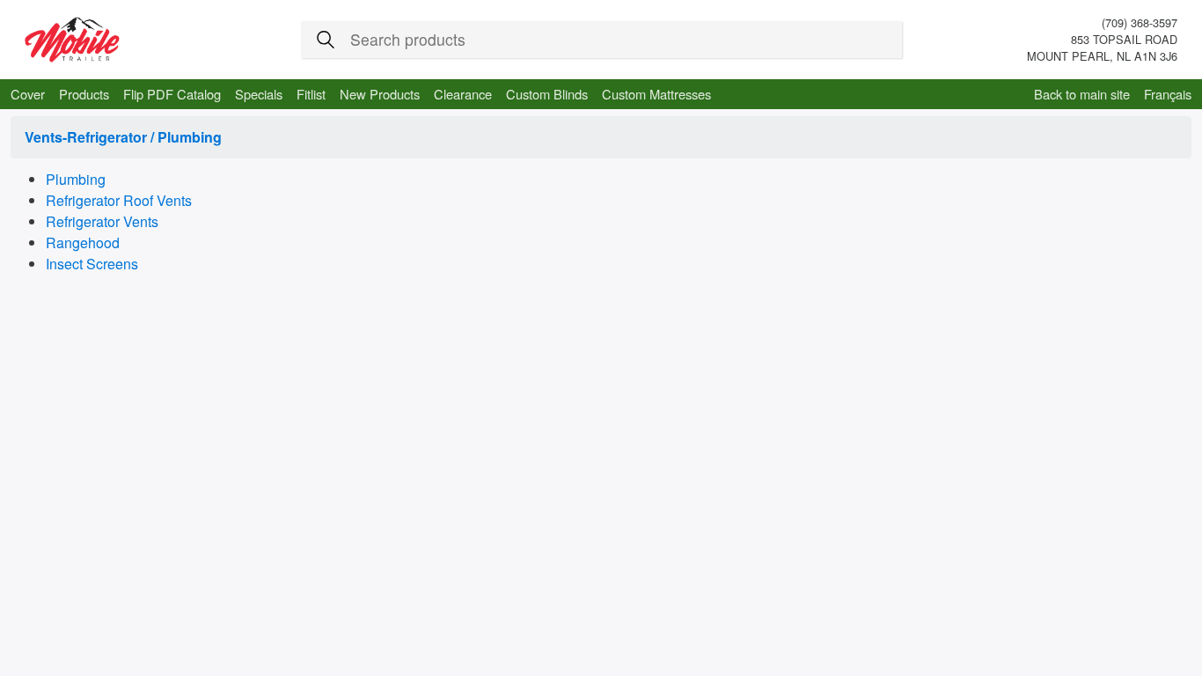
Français (1167, 93)
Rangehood (83, 242)
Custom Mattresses (656, 93)
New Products (380, 93)
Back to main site (1082, 93)
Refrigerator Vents (102, 221)
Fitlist (311, 93)
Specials (258, 93)
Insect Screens (92, 264)
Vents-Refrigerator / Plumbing (123, 137)
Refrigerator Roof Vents (119, 200)
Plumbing (76, 179)
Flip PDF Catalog (172, 93)
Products (84, 93)
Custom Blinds (547, 93)
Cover (28, 93)
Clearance (463, 93)
